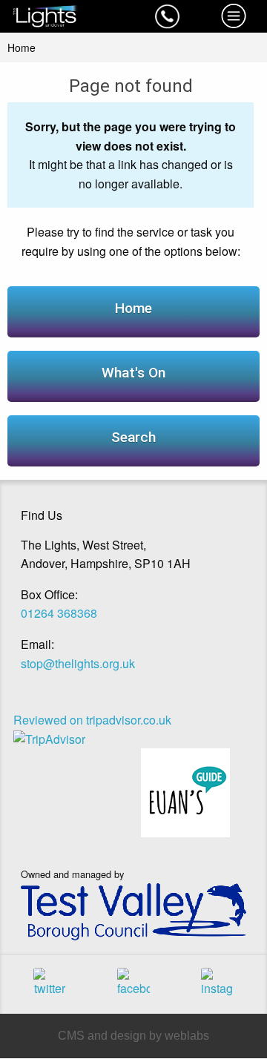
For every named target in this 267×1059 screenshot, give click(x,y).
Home (21, 47)
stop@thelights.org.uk (78, 663)
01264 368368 (59, 612)
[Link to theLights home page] (67, 16)
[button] (167, 16)
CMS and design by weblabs (133, 1035)
